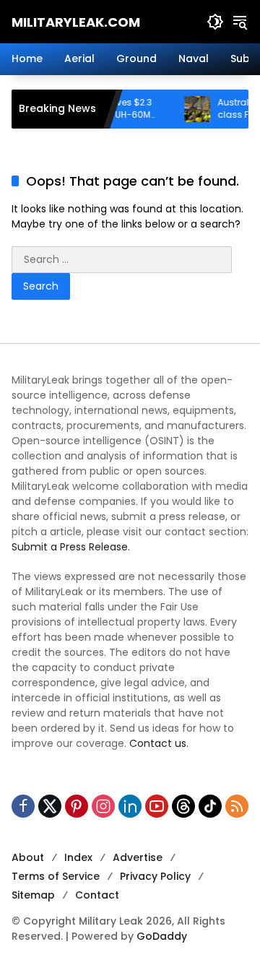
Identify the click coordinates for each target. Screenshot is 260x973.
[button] (215, 21)
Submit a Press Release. (71, 547)
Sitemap (33, 895)
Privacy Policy (155, 876)
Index (78, 857)
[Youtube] (156, 806)
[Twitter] (49, 806)
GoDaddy (161, 936)
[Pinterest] (76, 806)
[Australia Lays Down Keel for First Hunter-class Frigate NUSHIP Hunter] (189, 109)
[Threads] (183, 806)
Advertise (137, 857)
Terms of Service (56, 876)
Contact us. (158, 743)
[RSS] (236, 806)
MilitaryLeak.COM (76, 22)
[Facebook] (23, 806)
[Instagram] (103, 806)
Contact (97, 895)
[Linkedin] (130, 806)
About (28, 857)
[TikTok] (210, 806)
